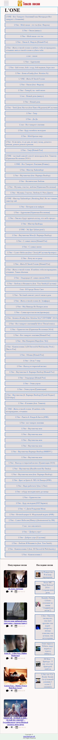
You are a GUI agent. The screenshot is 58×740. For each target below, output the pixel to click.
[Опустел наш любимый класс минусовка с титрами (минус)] (15, 611)
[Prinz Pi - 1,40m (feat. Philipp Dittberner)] (15, 643)
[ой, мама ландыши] (15, 579)
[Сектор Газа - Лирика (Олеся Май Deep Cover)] (15, 676)
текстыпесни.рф (29, 736)
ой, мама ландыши (15, 589)
